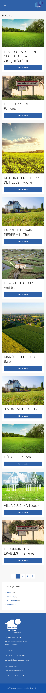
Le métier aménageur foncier (15, 675)
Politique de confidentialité (14, 671)
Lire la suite (23, 68)
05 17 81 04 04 (10, 651)
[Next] (32, 576)
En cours (10, 597)
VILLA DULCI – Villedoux (21, 506)
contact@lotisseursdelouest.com (17, 660)
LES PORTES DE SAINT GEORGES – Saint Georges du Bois (21, 56)
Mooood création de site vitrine (28, 688)
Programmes (12, 600)
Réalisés (10, 604)
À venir (9, 593)
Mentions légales (11, 666)
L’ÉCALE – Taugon (17, 457)
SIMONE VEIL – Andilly (20, 409)
